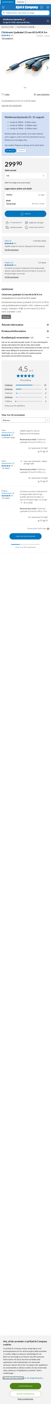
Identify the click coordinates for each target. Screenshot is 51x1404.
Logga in (21, 150)
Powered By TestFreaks (36, 528)
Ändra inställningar (25, 1399)
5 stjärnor (9, 385)
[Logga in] (41, 7)
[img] (47, 68)
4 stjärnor (9, 389)
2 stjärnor (9, 397)
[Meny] (3, 7)
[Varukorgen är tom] (48, 7)
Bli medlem (10, 150)
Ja (38, 451)
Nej (43, 451)
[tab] (8, 2)
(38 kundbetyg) (7, 38)
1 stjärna (8, 401)
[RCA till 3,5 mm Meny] (15, 27)
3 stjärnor (9, 393)
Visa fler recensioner (25, 536)
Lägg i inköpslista (43, 94)
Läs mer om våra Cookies (13, 1378)
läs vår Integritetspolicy (33, 1378)
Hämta (27, 214)
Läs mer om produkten (12, 105)
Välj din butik (11, 204)
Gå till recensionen (12, 250)
